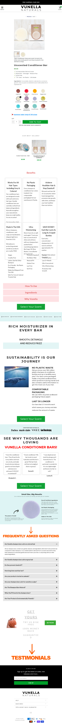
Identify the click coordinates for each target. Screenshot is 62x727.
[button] (16, 35)
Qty (13, 118)
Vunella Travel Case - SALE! (23, 155)
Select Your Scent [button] (31, 306)
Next (34, 16)
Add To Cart (35, 122)
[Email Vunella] (31, 712)
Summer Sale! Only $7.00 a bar (25, 115)
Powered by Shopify (20, 720)
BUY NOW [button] (50, 623)
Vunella (21, 718)
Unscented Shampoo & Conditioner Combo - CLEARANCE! (39, 156)
